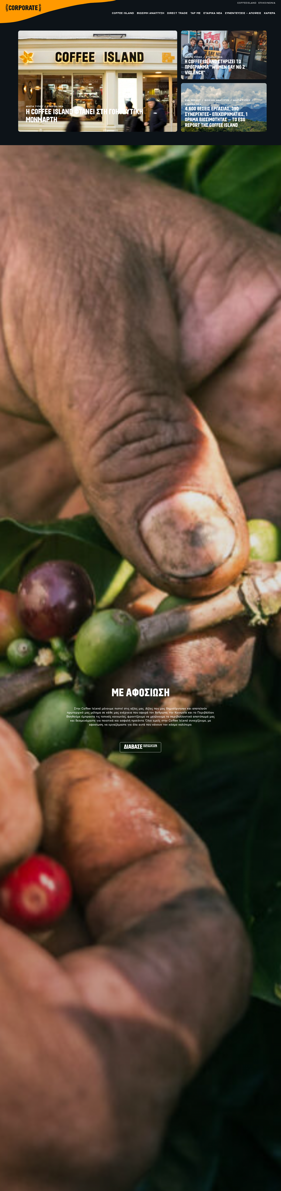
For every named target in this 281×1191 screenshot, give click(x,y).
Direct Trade (177, 13)
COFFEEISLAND (246, 3)
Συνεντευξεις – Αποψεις (243, 13)
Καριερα (269, 13)
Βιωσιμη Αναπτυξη (150, 13)
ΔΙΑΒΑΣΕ (140, 747)
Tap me (195, 13)
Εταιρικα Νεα (212, 13)
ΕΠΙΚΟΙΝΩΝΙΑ (266, 3)
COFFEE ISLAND (123, 13)
